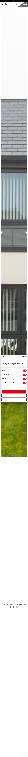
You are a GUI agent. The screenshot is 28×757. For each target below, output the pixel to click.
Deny (14, 399)
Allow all (14, 392)
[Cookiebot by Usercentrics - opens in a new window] (21, 356)
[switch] (25, 375)
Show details (21, 388)
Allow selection (14, 395)
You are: (3, 1)
